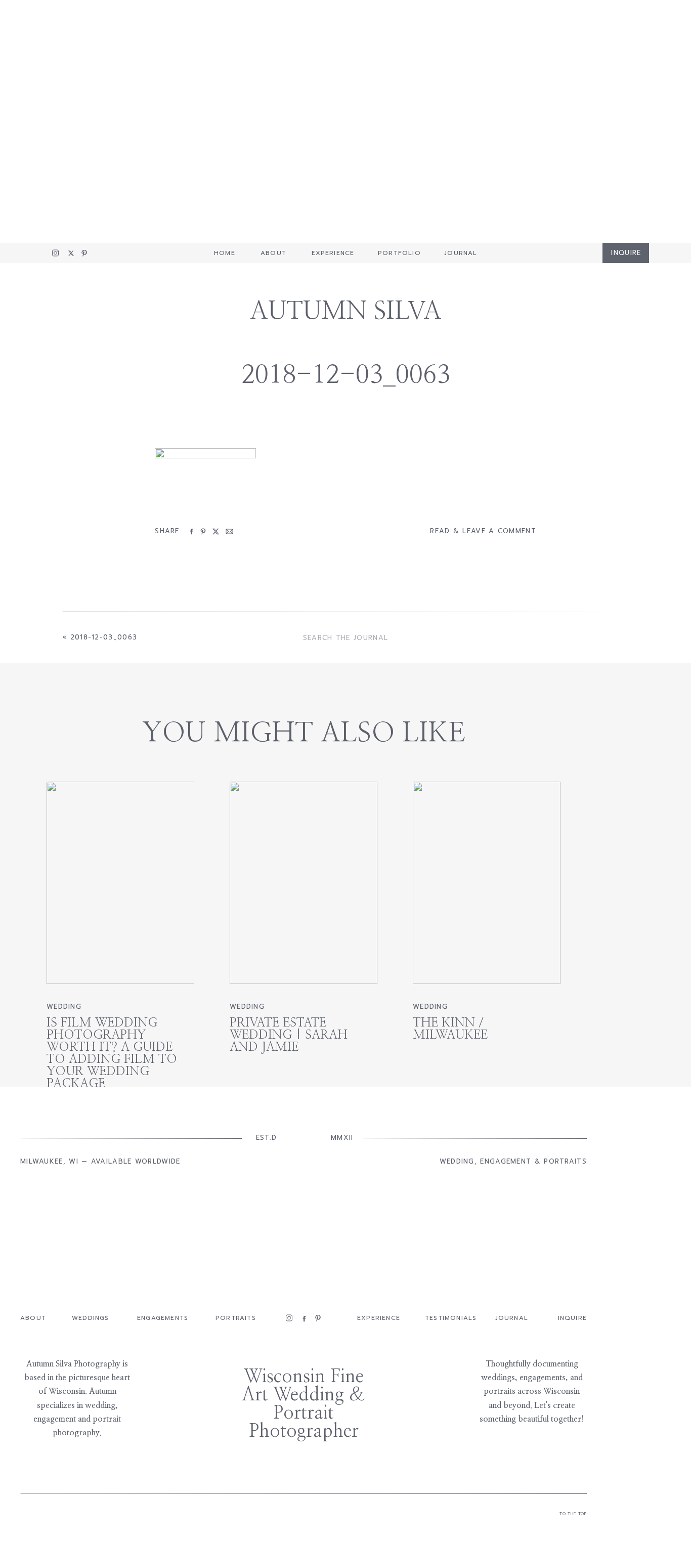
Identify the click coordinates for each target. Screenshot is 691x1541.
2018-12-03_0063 (104, 637)
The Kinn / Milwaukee (450, 1029)
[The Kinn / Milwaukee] (486, 883)
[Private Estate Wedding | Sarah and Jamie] (303, 883)
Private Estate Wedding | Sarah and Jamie (289, 1035)
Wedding (64, 1006)
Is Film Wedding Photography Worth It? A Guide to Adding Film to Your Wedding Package (112, 1053)
